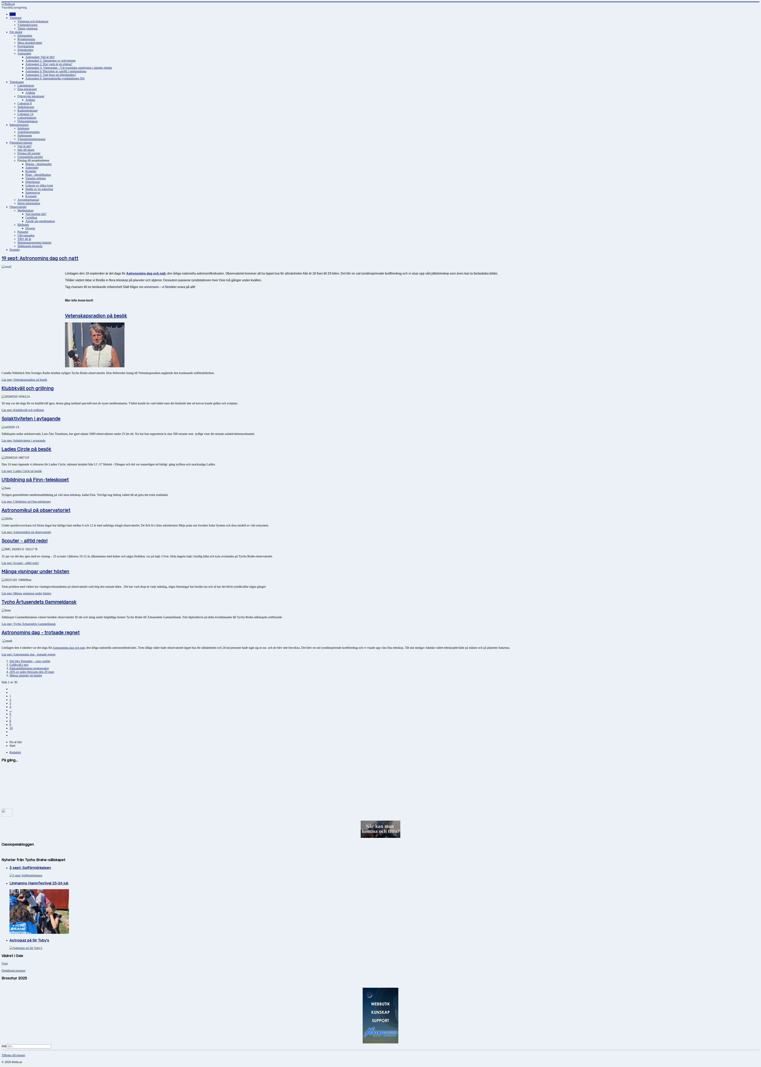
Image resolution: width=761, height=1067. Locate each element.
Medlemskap (25, 210)
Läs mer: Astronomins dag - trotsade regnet (28, 654)
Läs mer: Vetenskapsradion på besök (24, 379)
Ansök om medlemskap (40, 221)
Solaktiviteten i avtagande (31, 418)
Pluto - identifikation (38, 174)
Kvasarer (31, 196)
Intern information (28, 203)
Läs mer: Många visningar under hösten (26, 593)
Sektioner (23, 128)
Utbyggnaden (25, 235)
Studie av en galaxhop (39, 189)
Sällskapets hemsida (29, 246)
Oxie (5, 963)
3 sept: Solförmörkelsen (30, 868)
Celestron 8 (24, 103)
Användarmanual (28, 199)
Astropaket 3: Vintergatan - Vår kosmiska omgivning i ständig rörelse (68, 67)
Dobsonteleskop (27, 121)
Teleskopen (17, 82)
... (11, 710)
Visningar (16, 17)
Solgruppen (24, 135)
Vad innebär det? (35, 214)
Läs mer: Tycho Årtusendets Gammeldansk (29, 624)
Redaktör (15, 752)
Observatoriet (18, 207)
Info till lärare (25, 149)
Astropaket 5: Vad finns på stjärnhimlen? (50, 75)
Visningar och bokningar (32, 21)
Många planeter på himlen (26, 675)
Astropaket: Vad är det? (40, 57)
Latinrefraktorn (26, 117)
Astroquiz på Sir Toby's (29, 940)
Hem (13, 14)
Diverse (30, 228)
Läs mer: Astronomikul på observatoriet (26, 532)
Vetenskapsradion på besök (96, 316)
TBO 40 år (24, 239)
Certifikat (31, 217)
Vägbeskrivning (27, 25)
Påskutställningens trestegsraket (29, 668)
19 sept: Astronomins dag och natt (40, 258)
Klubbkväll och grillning (28, 388)
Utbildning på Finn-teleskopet (35, 479)
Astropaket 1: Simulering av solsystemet (50, 60)
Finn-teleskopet (27, 89)
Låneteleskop (25, 85)
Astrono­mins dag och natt (145, 273)
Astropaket (24, 53)
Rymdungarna (26, 39)
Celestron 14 (25, 114)
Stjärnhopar (32, 182)
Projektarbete (25, 46)
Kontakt (15, 249)
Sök (4, 1046)
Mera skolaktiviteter (29, 42)
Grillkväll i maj (19, 664)
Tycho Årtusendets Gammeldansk (39, 602)
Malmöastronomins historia (34, 242)
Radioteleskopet (27, 110)
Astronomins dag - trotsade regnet (41, 632)
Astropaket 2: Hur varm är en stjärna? (48, 64)
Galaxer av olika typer (39, 185)
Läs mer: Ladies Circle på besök (22, 471)
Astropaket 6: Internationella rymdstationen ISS (55, 78)
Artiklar (30, 92)
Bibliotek (23, 224)
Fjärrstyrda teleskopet (30, 96)
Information (24, 35)
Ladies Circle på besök (26, 449)
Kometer (30, 171)
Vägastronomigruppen (31, 139)
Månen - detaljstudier (38, 164)
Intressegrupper (19, 124)
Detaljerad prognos (13, 970)
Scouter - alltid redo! (25, 541)
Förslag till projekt (28, 153)
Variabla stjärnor (35, 178)
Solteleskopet (25, 107)
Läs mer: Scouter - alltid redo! (20, 563)
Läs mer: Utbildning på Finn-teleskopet (26, 501)
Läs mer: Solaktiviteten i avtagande (23, 440)
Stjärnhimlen (25, 50)
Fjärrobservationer (21, 142)
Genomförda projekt (30, 157)
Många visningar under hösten (35, 571)
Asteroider (31, 167)
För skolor (16, 32)
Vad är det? (24, 146)
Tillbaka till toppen (13, 1055)
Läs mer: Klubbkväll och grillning (23, 410)
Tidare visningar (27, 28)
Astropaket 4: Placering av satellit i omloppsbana (55, 71)
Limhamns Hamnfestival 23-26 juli (39, 883)
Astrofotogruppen (28, 132)
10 (11, 728)
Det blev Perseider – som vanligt (30, 661)
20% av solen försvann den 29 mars (32, 672)
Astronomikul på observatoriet (36, 510)
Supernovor (32, 192)
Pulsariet (22, 231)
